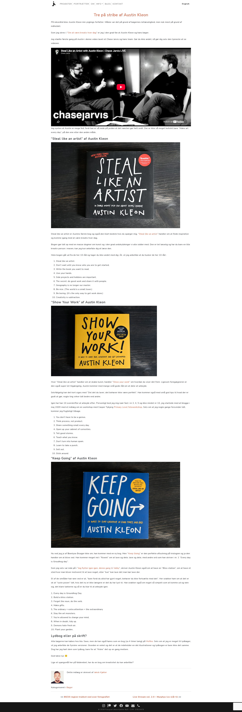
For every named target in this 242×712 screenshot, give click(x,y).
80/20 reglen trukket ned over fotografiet (87, 697)
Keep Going (134, 553)
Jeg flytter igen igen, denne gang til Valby (98, 568)
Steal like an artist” (148, 234)
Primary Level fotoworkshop (128, 407)
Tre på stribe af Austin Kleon (121, 15)
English (185, 4)
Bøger (70, 687)
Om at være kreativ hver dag (82, 32)
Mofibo (149, 641)
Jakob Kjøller (100, 672)
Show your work (121, 382)
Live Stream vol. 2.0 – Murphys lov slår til (155, 697)
